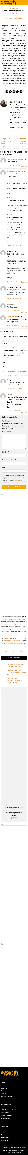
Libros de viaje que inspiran (8, 1109)
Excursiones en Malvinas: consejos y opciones (15, 665)
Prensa (3, 1091)
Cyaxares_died (12, 317)
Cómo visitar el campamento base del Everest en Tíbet (15, 680)
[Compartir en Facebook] (10, 91)
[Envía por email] (17, 91)
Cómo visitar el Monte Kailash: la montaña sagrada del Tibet (17, 672)
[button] (25, 3)
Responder (24, 167)
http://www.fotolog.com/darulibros (15, 371)
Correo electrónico (9, 460)
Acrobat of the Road (14, 171)
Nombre (5, 452)
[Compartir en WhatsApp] (6, 91)
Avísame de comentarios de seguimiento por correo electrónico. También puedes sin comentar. (14, 479)
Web (3, 467)
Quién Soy (4, 1088)
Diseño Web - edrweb (14, 1153)
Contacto (3, 1094)
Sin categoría (15, 8)
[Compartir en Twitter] (13, 91)
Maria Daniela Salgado (15, 159)
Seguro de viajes (5, 1118)
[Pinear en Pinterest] (21, 91)
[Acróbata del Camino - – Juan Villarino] (9, 2)
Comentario (6, 432)
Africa (2, 1135)
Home (10, 8)
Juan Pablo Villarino (15, 18)
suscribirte (16, 480)
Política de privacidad (7, 1096)
